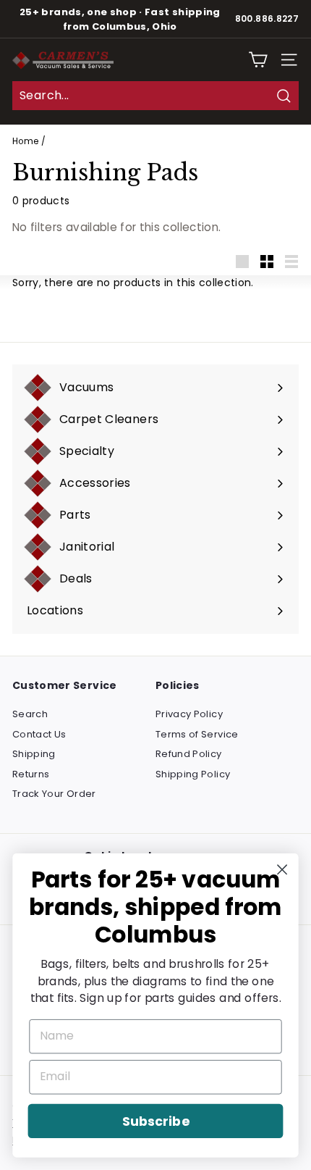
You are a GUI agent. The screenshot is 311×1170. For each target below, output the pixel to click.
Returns (30, 774)
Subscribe (155, 1121)
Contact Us (39, 734)
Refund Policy (189, 754)
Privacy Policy (189, 714)
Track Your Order (54, 794)
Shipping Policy (193, 774)
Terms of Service (197, 734)
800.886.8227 (267, 19)
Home (25, 141)
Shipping (34, 754)
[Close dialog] (282, 869)
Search (30, 714)
